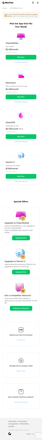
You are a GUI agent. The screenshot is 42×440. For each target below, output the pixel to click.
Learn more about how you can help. (25, 16)
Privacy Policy (22, 421)
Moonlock (11, 83)
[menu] (38, 2)
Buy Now (21, 57)
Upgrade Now (21, 238)
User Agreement (13, 424)
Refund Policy (24, 424)
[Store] (33, 3)
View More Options (21, 62)
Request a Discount (21, 308)
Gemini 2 (10, 162)
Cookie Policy (12, 421)
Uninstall (11, 426)
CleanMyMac (12, 43)
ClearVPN (10, 122)
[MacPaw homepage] (7, 2)
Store (4, 8)
